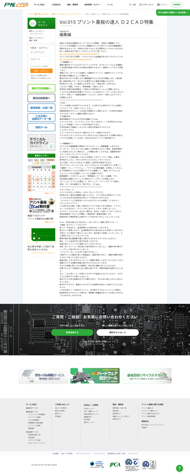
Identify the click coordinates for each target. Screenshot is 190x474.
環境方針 (116, 419)
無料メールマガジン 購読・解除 (36, 39)
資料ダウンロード (117, 332)
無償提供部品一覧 (34, 435)
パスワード (35, 59)
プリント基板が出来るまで (150, 414)
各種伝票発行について (91, 414)
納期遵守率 (87, 417)
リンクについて (99, 454)
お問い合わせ (148, 5)
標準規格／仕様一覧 (119, 408)
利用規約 (58, 416)
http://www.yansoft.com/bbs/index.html (76, 59)
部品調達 (31, 438)
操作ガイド (59, 414)
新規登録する (72, 332)
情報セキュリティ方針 (120, 416)
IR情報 (143, 428)
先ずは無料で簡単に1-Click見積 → (173, 12)
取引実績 (87, 420)
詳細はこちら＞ (50, 193)
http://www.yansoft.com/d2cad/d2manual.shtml (79, 54)
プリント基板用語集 (148, 416)
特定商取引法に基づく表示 (116, 454)
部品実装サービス (32, 432)
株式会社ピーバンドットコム (151, 425)
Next (53, 167)
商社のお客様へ (60, 411)
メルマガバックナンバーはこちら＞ (43, 253)
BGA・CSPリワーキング (36, 443)
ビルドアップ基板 (34, 417)
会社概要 (55, 454)
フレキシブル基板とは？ (149, 411)
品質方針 (116, 414)
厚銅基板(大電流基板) (35, 423)
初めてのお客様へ (61, 408)
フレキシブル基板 (34, 426)
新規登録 (176, 5)
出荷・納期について (91, 411)
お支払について (89, 409)
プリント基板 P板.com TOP (38, 14)
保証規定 (116, 411)
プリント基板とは (147, 408)
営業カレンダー (41, 156)
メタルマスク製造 (34, 440)
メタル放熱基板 (33, 420)
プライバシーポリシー (83, 454)
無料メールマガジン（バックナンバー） (67, 14)
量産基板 (31, 428)
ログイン (164, 5)
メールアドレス (37, 52)
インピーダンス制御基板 (36, 414)
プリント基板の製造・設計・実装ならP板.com (16, 5)
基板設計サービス (32, 408)
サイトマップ (133, 454)
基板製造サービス (32, 412)
